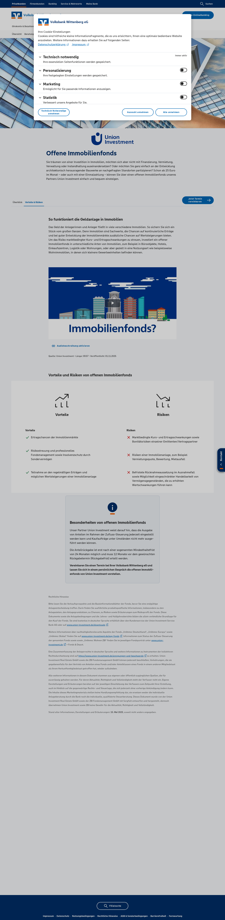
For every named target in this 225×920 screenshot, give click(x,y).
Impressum (79, 44)
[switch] (183, 70)
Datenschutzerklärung (52, 44)
